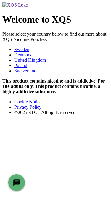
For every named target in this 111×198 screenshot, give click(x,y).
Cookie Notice (27, 101)
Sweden (21, 49)
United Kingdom (30, 60)
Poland (20, 65)
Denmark (23, 54)
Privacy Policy (27, 107)
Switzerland (25, 70)
